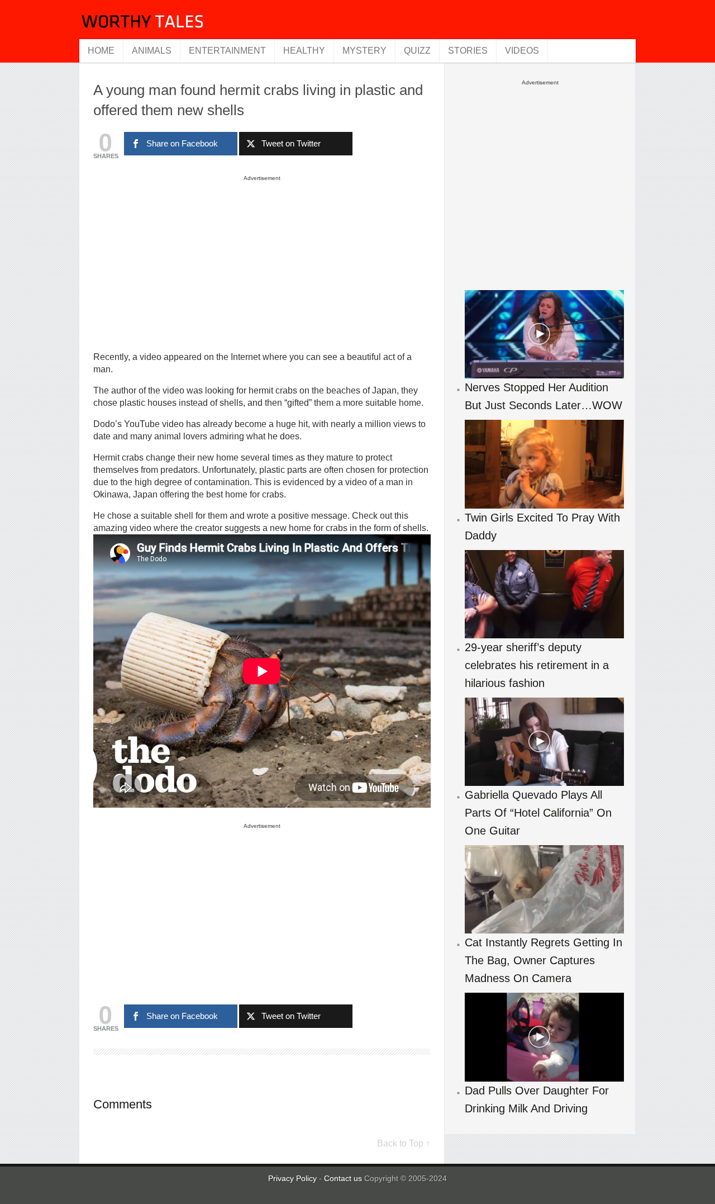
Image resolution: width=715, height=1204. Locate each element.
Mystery (364, 50)
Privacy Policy (292, 1178)
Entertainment (227, 50)
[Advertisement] (262, 262)
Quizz (417, 50)
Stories (468, 50)
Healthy (304, 50)
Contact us (344, 1178)
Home (101, 50)
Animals (151, 50)
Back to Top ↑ (403, 1143)
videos (522, 50)
